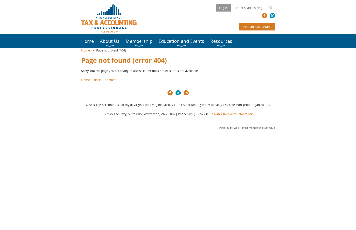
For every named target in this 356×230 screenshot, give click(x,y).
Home (85, 50)
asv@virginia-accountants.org (232, 114)
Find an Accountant (257, 27)
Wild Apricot (241, 127)
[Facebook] (264, 15)
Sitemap (110, 80)
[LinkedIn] (186, 92)
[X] (272, 15)
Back (97, 80)
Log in (223, 8)
